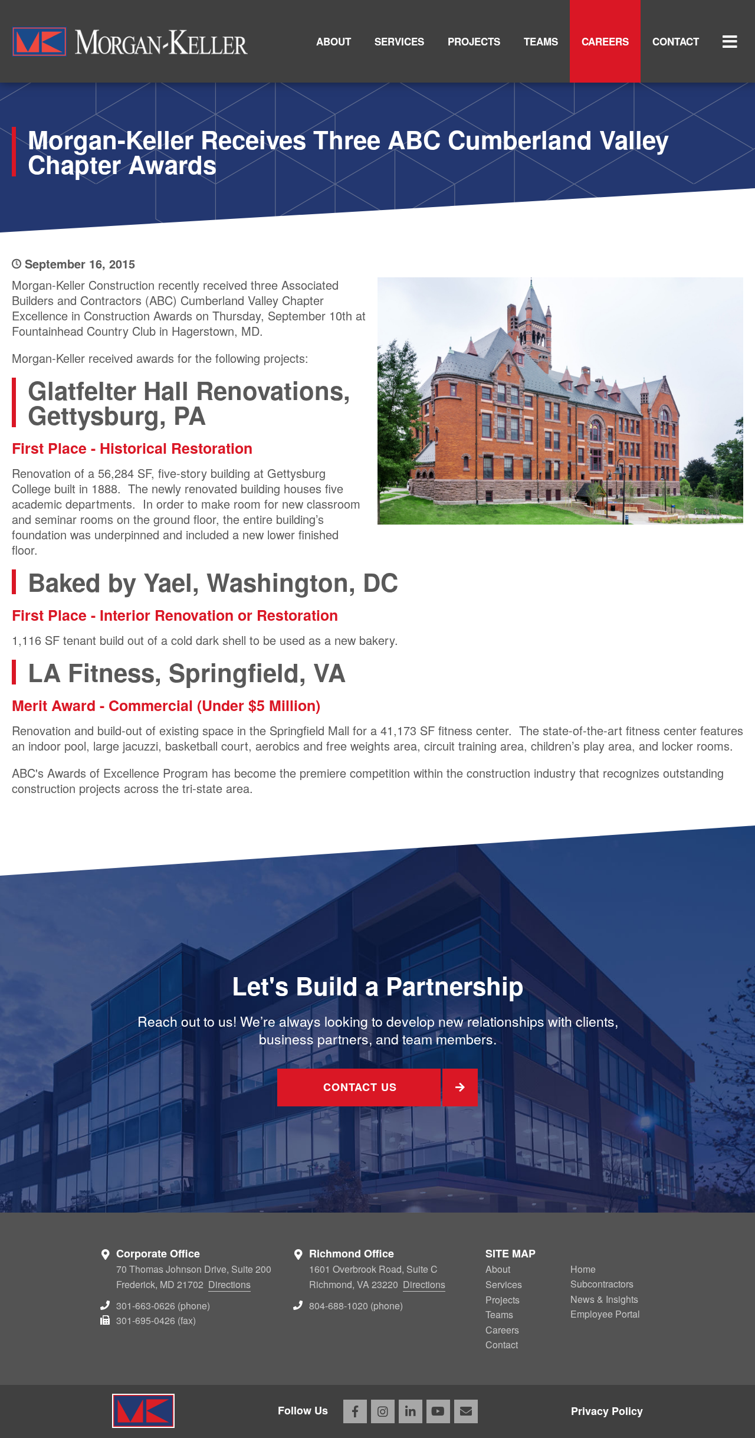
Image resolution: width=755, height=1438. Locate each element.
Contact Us (360, 1087)
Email (466, 1411)
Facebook (355, 1411)
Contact (675, 41)
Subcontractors (601, 1283)
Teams (541, 41)
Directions (229, 1284)
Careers (605, 41)
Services (399, 41)
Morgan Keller (130, 41)
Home (583, 1269)
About (333, 41)
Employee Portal (605, 1314)
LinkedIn (410, 1411)
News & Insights (604, 1299)
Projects (474, 41)
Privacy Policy (607, 1411)
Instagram (383, 1411)
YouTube (438, 1411)
